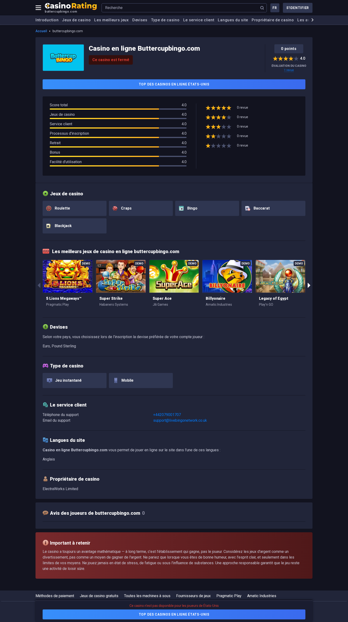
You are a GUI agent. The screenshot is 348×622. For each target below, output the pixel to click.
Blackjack (63, 226)
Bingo (191, 208)
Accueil (41, 31)
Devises (139, 20)
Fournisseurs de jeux (193, 596)
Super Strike (111, 298)
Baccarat (261, 208)
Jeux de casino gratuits (99, 596)
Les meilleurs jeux (111, 20)
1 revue (289, 70)
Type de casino (165, 20)
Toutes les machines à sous (147, 596)
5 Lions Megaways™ (63, 298)
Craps (126, 208)
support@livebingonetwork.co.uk (180, 420)
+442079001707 (167, 414)
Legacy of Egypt (273, 298)
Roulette (62, 208)
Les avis (305, 20)
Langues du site (233, 20)
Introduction (47, 20)
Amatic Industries (261, 596)
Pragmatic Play (228, 596)
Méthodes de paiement (55, 596)
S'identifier (297, 8)
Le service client (198, 20)
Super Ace (162, 298)
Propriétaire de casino (273, 20)
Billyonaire (215, 298)
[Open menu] (38, 8)
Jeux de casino (76, 20)
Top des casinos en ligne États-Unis (174, 84)
